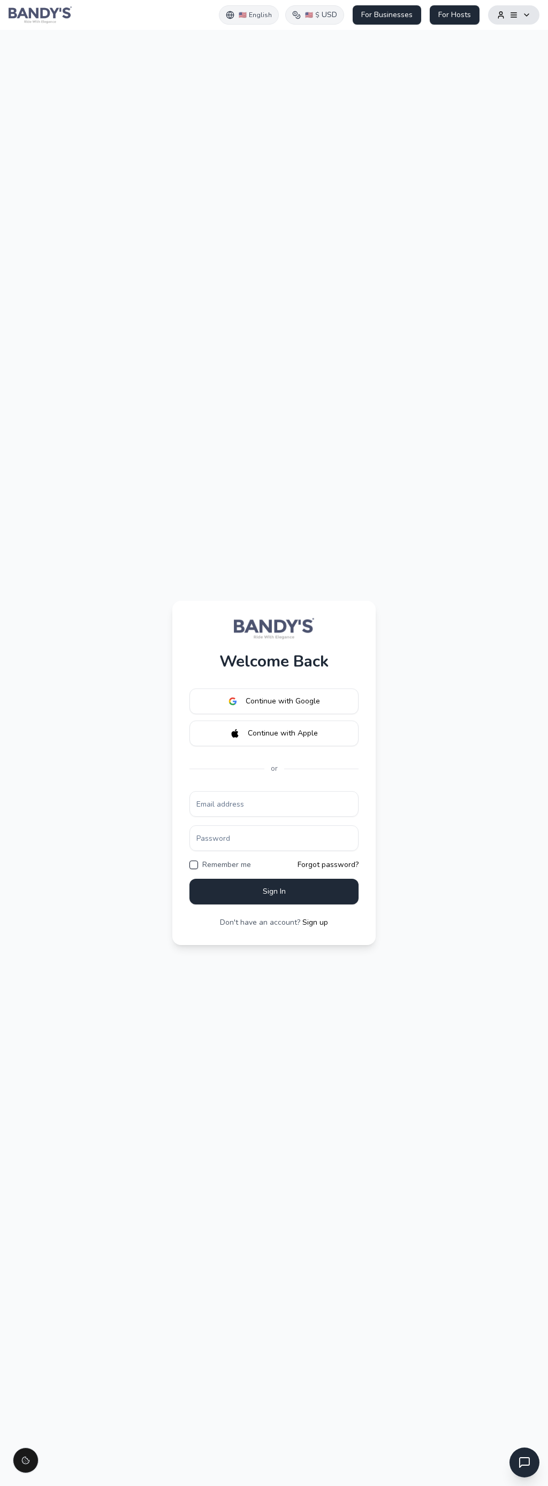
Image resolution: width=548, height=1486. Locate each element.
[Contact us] (524, 1462)
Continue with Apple (283, 733)
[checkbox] (193, 865)
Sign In (274, 891)
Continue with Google (283, 701)
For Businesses (387, 15)
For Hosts (454, 15)
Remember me (226, 865)
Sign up (315, 922)
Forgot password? (328, 865)
